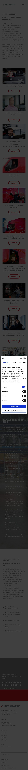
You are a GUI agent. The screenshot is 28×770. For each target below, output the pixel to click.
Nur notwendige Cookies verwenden (14, 410)
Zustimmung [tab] (5, 362)
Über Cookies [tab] (22, 362)
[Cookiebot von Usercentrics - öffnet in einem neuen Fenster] (20, 358)
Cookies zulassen (14, 406)
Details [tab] (14, 362)
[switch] (24, 391)
